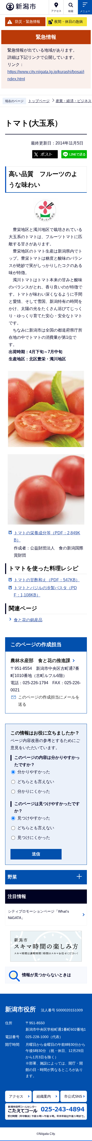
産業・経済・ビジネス (73, 101)
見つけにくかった (33, 837)
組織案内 (44, 1096)
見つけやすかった (33, 818)
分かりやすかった (33, 772)
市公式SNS (73, 1096)
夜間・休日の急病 (68, 22)
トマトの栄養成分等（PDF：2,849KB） (47, 536)
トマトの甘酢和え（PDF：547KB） (47, 580)
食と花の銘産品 (28, 620)
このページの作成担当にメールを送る (48, 701)
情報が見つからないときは (46, 975)
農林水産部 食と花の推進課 (40, 660)
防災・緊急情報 (27, 22)
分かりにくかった (33, 791)
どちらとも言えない (35, 781)
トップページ (39, 101)
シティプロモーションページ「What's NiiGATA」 (38, 914)
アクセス (16, 1096)
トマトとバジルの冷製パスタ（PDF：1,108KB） (45, 591)
